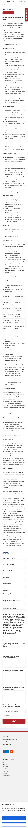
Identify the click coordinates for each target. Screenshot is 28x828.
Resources (5, 766)
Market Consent (6, 775)
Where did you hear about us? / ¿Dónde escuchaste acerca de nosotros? (12, 706)
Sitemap (5, 773)
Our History (5, 769)
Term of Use (6, 780)
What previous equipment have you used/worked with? (13, 688)
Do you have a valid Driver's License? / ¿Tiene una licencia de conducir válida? (14, 644)
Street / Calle (7, 571)
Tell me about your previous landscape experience (11, 657)
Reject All (14, 824)
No (5, 639)
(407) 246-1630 (19, 2)
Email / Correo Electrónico (11, 608)
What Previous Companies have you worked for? (13, 671)
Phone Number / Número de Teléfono (11, 601)
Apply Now (8, 13)
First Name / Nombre (10, 558)
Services (5, 764)
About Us (5, 762)
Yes (5, 636)
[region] (14, 815)
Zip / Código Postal (9, 594)
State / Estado (7, 583)
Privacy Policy (6, 777)
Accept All (14, 817)
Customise (14, 821)
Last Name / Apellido (10, 564)
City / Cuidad (7, 577)
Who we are (5, 771)
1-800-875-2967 (7, 746)
